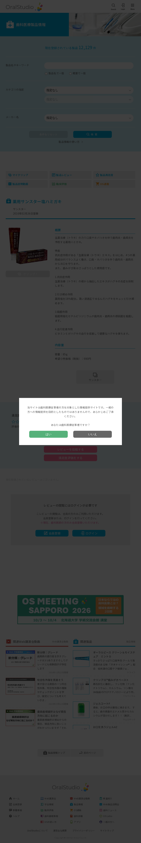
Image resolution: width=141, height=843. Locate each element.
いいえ (92, 434)
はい (48, 434)
